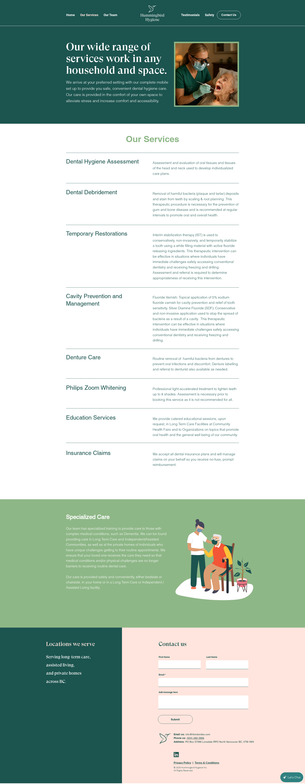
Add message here (168, 692)
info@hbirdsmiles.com (198, 734)
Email (161, 675)
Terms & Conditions (207, 762)
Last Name (211, 657)
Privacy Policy (182, 762)
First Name (164, 657)
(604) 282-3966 (195, 738)
